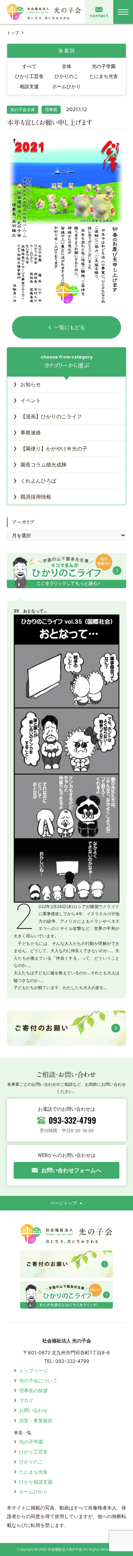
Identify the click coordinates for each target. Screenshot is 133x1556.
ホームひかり (33, 1491)
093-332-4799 (72, 1119)
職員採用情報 (32, 496)
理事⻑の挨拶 (33, 1390)
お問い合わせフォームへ (71, 1170)
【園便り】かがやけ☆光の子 (50, 448)
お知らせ (27, 384)
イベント (27, 400)
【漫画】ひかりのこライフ (47, 416)
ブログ (26, 1400)
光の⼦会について (38, 1380)
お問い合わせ (33, 1410)
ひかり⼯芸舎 (33, 1451)
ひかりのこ (31, 1461)
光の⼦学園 (31, 1442)
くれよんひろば (34, 480)
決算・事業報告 (36, 1420)
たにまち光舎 (33, 1472)
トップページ (33, 1371)
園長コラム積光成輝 (39, 464)
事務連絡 (27, 432)
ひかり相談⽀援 (36, 1482)
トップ (13, 32)
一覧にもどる (69, 327)
